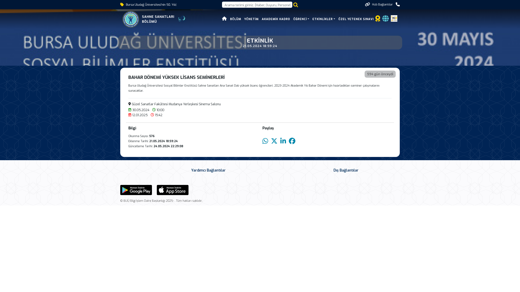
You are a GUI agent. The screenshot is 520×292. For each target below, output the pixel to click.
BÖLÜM (235, 19)
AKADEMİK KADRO (276, 19)
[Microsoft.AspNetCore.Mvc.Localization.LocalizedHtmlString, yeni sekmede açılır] (136, 190)
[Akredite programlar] (377, 20)
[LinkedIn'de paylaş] (283, 141)
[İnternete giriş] (385, 20)
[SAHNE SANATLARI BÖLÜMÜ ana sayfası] (131, 19)
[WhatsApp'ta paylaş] (265, 141)
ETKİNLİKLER (322, 19)
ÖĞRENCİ (300, 19)
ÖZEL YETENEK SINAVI (356, 19)
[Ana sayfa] (224, 19)
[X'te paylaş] (274, 141)
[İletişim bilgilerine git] (398, 4)
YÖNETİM (251, 19)
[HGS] (394, 18)
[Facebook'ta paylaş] (292, 141)
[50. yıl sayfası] (182, 19)
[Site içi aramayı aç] (295, 4)
